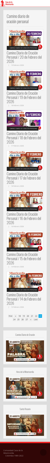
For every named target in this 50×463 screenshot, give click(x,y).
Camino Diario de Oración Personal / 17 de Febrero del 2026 (24, 178)
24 (14, 319)
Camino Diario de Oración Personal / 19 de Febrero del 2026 (24, 97)
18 (20, 316)
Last (36, 319)
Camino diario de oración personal (23, 48)
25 (18, 319)
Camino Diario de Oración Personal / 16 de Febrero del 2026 (24, 218)
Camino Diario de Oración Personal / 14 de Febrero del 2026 (24, 299)
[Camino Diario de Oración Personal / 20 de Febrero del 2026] (25, 39)
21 (32, 316)
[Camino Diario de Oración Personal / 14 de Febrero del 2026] (25, 281)
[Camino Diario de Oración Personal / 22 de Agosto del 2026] (25, 350)
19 (24, 316)
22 (36, 316)
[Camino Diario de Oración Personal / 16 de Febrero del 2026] (25, 201)
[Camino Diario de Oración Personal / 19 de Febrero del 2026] (25, 80)
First (10, 316)
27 (27, 319)
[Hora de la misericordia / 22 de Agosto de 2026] (25, 388)
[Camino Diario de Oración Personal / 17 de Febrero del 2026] (25, 160)
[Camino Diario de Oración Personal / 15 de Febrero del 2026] (25, 241)
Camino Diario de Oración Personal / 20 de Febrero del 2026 (24, 57)
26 (22, 319)
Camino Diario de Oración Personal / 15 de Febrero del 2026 (24, 258)
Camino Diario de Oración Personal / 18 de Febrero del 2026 (24, 138)
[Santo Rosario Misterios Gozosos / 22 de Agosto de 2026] (25, 425)
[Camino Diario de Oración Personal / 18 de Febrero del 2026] (25, 120)
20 (28, 316)
